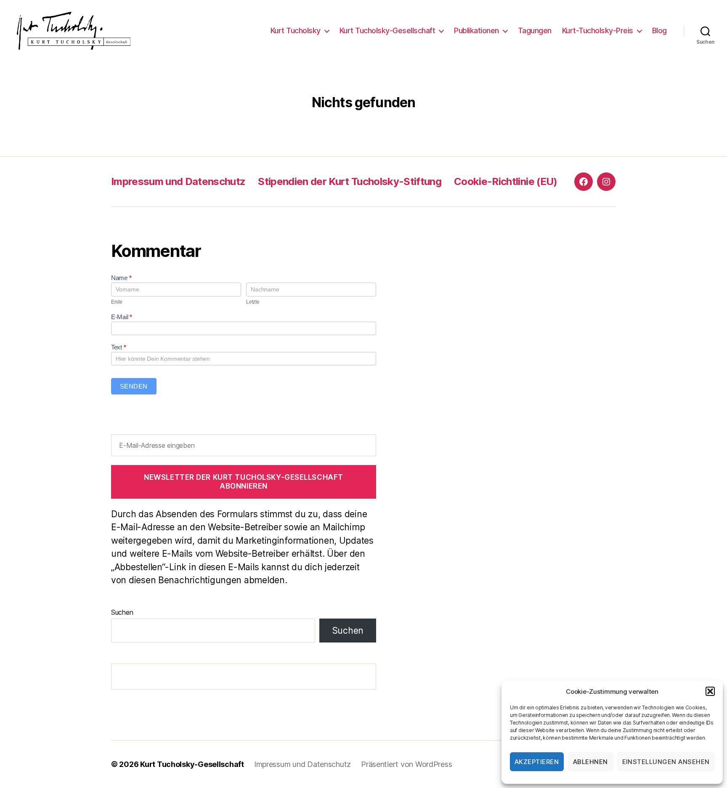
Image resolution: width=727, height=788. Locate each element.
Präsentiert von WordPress (406, 764)
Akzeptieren (537, 762)
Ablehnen (590, 762)
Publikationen (476, 30)
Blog (659, 30)
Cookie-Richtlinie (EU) (505, 181)
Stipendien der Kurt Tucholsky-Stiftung (349, 181)
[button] (710, 691)
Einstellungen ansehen (666, 762)
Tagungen (535, 30)
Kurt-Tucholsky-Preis (597, 30)
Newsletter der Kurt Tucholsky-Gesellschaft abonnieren (243, 481)
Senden (134, 386)
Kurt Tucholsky (296, 30)
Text (118, 347)
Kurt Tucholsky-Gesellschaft (387, 30)
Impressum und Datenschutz (178, 181)
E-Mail (121, 316)
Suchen (122, 612)
